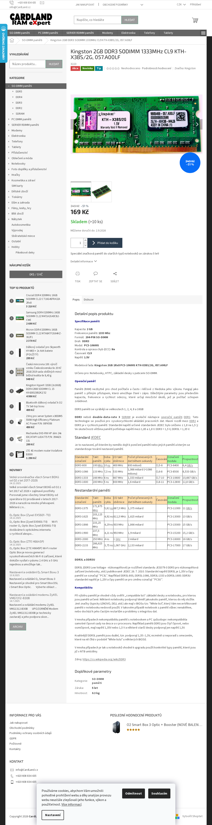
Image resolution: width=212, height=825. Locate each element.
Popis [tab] (76, 300)
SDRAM (20, 114)
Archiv (18, 626)
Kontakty (15, 749)
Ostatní (16, 241)
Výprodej (17, 230)
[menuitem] (19, 33)
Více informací (71, 804)
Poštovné (16, 744)
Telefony (17, 141)
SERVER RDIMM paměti (25, 125)
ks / (36, 274)
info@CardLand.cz (27, 770)
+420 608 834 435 (26, 776)
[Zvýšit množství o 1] (85, 240)
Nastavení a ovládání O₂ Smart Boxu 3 (34, 572)
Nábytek (17, 219)
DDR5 (19, 92)
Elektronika (18, 136)
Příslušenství (20, 153)
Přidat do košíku (107, 243)
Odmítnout (133, 793)
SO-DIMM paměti (22, 86)
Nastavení (52, 815)
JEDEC (96, 437)
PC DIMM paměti (21, 119)
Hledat (130, 20)
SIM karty (17, 186)
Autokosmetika (21, 225)
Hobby (16, 247)
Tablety (16, 147)
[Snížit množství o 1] (85, 245)
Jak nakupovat (85, 5)
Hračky (16, 175)
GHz (118, 539)
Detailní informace (82, 261)
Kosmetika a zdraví (23, 180)
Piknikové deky (25, 253)
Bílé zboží (18, 214)
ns (108, 465)
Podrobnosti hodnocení (156, 68)
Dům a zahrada (21, 203)
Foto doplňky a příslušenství (29, 169)
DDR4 (19, 97)
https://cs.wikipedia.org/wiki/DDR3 (104, 659)
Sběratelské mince (23, 236)
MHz (100, 465)
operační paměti (171, 417)
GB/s (190, 465)
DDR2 (19, 108)
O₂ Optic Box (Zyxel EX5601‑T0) (30, 514)
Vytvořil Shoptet (192, 816)
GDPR (13, 739)
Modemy (17, 130)
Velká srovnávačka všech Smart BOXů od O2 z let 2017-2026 (34, 478)
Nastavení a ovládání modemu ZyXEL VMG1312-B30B (34, 596)
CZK (179, 4)
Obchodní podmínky (115, 5)
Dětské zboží (20, 191)
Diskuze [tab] (89, 300)
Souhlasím (159, 793)
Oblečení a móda (22, 158)
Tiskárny (17, 197)
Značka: (185, 68)
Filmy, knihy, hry (21, 208)
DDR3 (19, 103)
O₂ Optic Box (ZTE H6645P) (27, 541)
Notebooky (18, 164)
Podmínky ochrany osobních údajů (31, 733)
